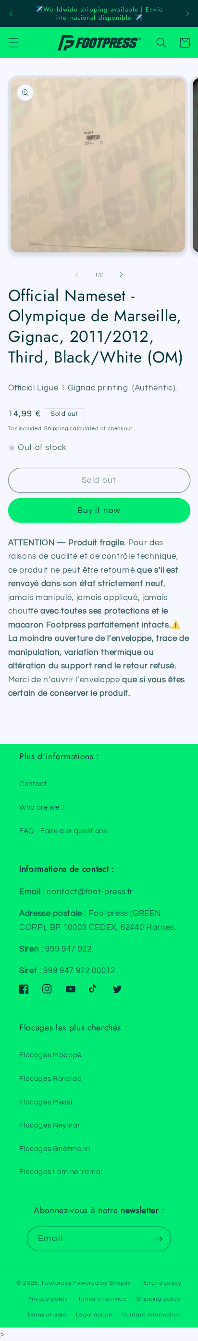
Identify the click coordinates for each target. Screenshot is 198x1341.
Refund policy (161, 1283)
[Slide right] (121, 275)
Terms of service (102, 1299)
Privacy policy (47, 1299)
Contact (33, 784)
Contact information (151, 1315)
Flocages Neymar (49, 1125)
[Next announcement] (187, 13)
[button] (13, 42)
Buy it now (99, 510)
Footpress (57, 1283)
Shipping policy (158, 1299)
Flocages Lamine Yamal (60, 1172)
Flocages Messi (45, 1102)
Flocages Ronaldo (50, 1078)
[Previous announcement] (10, 13)
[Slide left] (76, 275)
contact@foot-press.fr (90, 892)
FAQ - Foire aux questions (63, 831)
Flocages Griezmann (54, 1149)
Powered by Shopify (102, 1283)
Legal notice (94, 1315)
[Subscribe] (158, 1239)
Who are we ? (42, 807)
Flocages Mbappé (50, 1055)
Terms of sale (46, 1315)
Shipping (56, 428)
